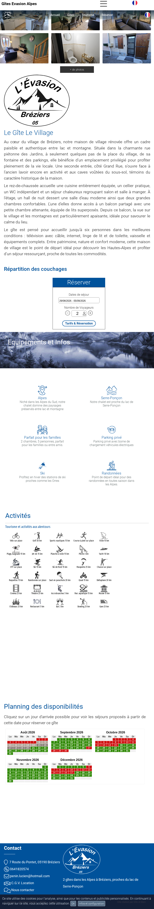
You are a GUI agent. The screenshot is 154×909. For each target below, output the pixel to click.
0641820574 (19, 869)
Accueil (55, 15)
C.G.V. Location (22, 883)
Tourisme (88, 15)
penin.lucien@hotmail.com (29, 876)
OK (73, 903)
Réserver (107, 15)
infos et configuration (91, 903)
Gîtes (70, 15)
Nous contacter (22, 890)
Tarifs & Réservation (79, 323)
